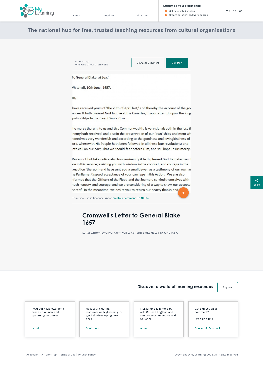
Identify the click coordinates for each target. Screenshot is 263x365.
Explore (109, 15)
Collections (142, 15)
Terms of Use (67, 354)
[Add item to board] (183, 192)
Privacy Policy (87, 354)
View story (177, 62)
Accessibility (34, 354)
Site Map (51, 354)
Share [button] (257, 184)
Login (239, 10)
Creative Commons (131, 198)
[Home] (33, 11)
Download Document (148, 62)
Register (230, 10)
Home (76, 15)
